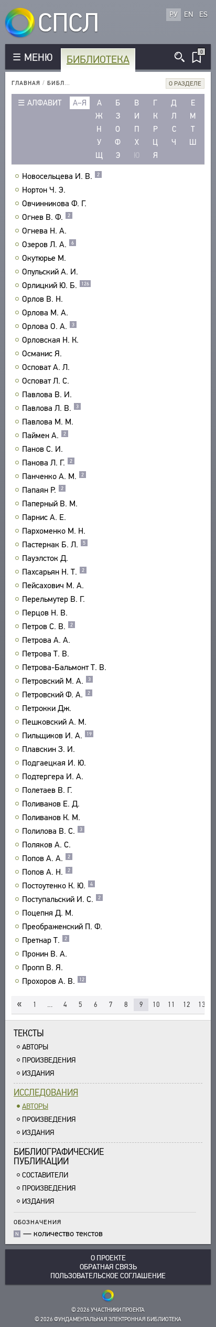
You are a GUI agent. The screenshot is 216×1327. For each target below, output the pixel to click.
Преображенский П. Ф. (62, 926)
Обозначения (37, 1221)
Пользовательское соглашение (108, 1275)
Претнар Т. (44, 940)
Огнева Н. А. (44, 231)
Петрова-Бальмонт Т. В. (64, 667)
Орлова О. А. (48, 326)
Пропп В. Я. (42, 967)
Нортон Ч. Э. (44, 190)
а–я (80, 103)
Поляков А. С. (46, 845)
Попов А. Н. (46, 872)
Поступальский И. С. (61, 899)
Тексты (29, 1033)
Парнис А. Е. (44, 517)
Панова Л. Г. (47, 463)
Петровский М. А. (56, 681)
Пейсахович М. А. (53, 585)
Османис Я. (42, 353)
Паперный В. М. (50, 503)
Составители (45, 1175)
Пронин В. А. (44, 954)
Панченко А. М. (53, 476)
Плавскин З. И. (48, 749)
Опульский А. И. (50, 272)
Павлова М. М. (47, 422)
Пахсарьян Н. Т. (53, 572)
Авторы (35, 1047)
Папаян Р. (42, 490)
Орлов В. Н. (42, 299)
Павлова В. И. (47, 394)
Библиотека (98, 60)
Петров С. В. (47, 626)
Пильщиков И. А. (57, 735)
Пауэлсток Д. (45, 558)
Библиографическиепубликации (59, 1156)
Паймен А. (44, 435)
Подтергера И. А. (52, 776)
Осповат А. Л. (46, 367)
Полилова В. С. (52, 831)
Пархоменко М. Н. (53, 531)
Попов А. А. (46, 858)
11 (171, 1004)
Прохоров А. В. (53, 981)
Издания (38, 1073)
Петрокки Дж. (46, 708)
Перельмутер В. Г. (53, 599)
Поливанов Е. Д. (51, 804)
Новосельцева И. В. (61, 176)
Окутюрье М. (44, 258)
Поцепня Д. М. (47, 913)
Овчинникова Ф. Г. (54, 203)
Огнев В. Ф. (46, 217)
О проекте (108, 1258)
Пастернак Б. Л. (53, 544)
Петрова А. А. (46, 640)
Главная (26, 83)
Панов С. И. (42, 449)
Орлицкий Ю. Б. (55, 285)
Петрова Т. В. (45, 654)
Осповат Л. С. (45, 381)
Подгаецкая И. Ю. (54, 763)
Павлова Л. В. (50, 408)
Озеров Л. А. (48, 244)
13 (202, 1004)
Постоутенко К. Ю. (57, 885)
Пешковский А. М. (54, 722)
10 (156, 1004)
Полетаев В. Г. (47, 790)
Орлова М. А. (45, 312)
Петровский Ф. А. (56, 694)
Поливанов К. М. (51, 817)
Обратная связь (108, 1266)
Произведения (49, 1060)
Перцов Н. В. (45, 613)
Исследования (46, 1092)
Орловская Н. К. (50, 340)
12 (186, 1004)
